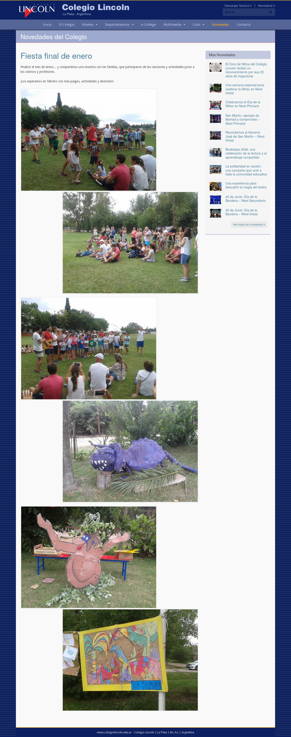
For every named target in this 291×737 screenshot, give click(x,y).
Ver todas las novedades (248, 224)
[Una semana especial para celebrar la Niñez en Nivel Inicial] (215, 88)
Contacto (243, 25)
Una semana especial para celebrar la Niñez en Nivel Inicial (245, 89)
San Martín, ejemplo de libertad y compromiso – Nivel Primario (243, 119)
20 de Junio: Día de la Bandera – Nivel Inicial (242, 212)
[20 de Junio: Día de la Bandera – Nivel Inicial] (215, 213)
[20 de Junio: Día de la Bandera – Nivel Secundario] (215, 199)
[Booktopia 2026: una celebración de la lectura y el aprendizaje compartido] (215, 152)
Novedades (220, 25)
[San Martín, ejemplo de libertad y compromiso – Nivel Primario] (215, 118)
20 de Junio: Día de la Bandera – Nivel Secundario (246, 198)
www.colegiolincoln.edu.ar (114, 732)
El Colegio (67, 25)
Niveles (87, 25)
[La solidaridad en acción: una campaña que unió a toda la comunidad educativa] (215, 169)
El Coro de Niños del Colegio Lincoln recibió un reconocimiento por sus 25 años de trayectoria (246, 70)
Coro (196, 25)
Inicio (47, 25)
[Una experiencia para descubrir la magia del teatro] (215, 186)
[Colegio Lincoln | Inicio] (37, 11)
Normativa (265, 5)
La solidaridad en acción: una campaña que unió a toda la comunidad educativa (246, 170)
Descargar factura (237, 5)
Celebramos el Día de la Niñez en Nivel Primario (243, 104)
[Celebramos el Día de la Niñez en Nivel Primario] (215, 105)
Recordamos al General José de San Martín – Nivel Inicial (245, 136)
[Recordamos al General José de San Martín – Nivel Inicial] (215, 135)
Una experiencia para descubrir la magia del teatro (246, 185)
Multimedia (172, 25)
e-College (148, 25)
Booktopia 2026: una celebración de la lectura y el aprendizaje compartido (246, 153)
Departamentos (117, 25)
